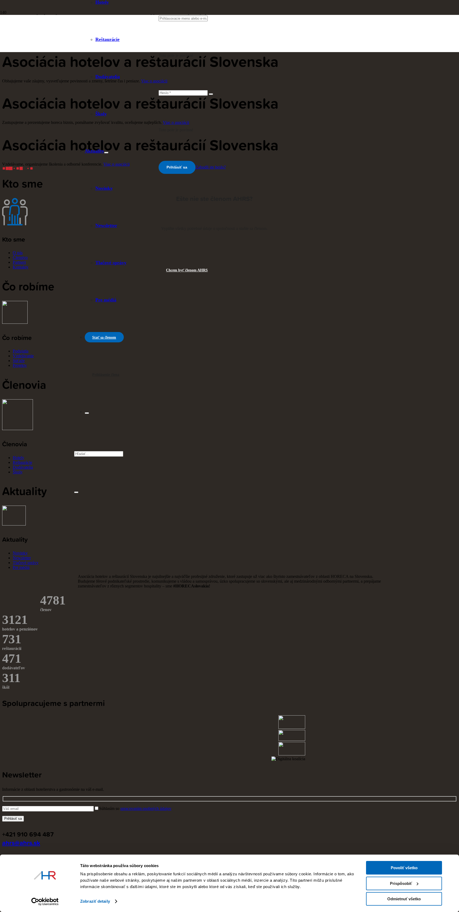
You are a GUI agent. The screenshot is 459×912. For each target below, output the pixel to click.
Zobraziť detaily (95, 901)
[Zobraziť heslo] (211, 94)
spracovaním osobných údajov (145, 808)
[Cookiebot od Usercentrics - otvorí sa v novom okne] (45, 902)
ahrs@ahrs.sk (21, 842)
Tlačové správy (26, 562)
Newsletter (22, 558)
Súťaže (19, 360)
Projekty (20, 365)
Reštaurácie (22, 462)
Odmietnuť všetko (404, 899)
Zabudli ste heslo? (211, 167)
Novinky (20, 553)
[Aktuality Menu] (106, 152)
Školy (18, 472)
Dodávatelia (23, 467)
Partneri (19, 262)
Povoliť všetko (404, 867)
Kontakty (20, 267)
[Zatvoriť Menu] (87, 413)
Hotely (18, 457)
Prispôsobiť (401, 883)
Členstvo (20, 257)
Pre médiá (21, 567)
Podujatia (20, 351)
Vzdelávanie (23, 356)
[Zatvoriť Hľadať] (76, 492)
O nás (18, 252)
